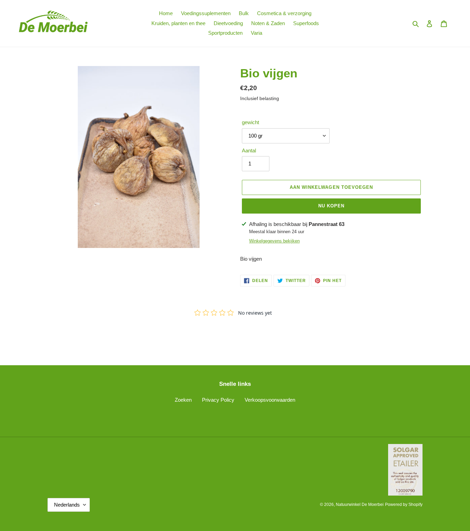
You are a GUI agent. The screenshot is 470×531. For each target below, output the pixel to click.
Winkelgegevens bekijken (274, 240)
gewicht (250, 122)
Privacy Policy (218, 400)
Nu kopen (331, 205)
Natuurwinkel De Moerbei (360, 504)
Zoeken (183, 400)
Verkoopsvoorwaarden (270, 400)
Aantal (249, 150)
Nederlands (67, 505)
